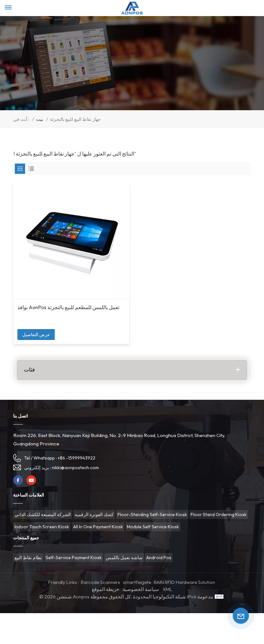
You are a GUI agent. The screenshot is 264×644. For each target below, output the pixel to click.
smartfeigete (137, 582)
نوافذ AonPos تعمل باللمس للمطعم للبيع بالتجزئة (68, 307)
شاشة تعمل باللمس (124, 557)
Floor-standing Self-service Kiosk (152, 514)
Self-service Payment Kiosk (74, 557)
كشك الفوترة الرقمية (94, 514)
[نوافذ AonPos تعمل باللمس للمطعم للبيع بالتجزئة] (71, 241)
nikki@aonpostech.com (75, 467)
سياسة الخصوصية (141, 589)
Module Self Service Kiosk (153, 527)
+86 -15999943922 (76, 458)
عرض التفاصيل (36, 334)
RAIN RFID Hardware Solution (184, 582)
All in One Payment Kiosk (98, 527)
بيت (39, 119)
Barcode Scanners (100, 582)
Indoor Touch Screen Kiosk (41, 527)
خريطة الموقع (105, 589)
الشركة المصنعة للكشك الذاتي (42, 514)
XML (167, 589)
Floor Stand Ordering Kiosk (219, 514)
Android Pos (158, 557)
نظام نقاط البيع (28, 557)
